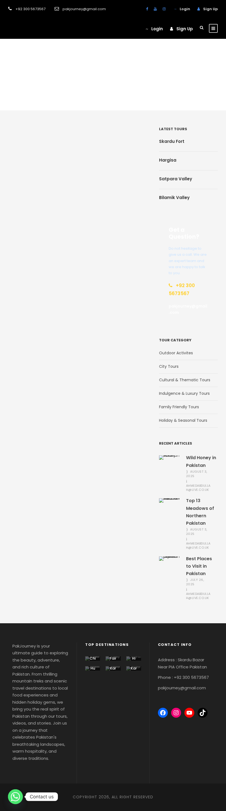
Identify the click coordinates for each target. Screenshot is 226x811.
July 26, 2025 (195, 582)
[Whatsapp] (15, 796)
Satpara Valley (175, 179)
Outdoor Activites (176, 353)
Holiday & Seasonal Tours (183, 420)
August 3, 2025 (196, 473)
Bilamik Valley (174, 197)
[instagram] (164, 9)
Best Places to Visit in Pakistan (199, 566)
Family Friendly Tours (179, 407)
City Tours (169, 366)
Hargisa (167, 160)
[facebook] (147, 9)
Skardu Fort (171, 141)
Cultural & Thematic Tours (184, 380)
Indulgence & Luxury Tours (184, 393)
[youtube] (155, 9)
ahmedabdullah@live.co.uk (198, 487)
